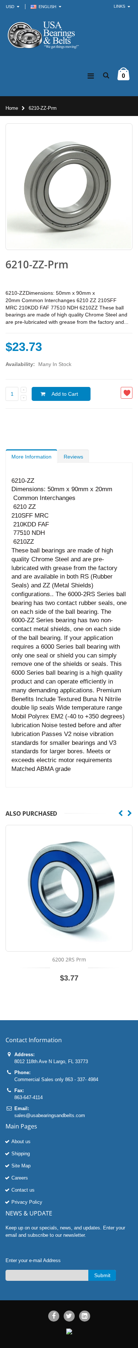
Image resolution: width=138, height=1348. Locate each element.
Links (119, 6)
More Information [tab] (31, 457)
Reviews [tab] (73, 457)
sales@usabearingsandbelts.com (49, 1115)
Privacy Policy (26, 1202)
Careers (19, 1178)
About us (21, 1141)
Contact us (23, 1190)
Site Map (21, 1165)
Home (12, 108)
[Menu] (91, 76)
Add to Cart (65, 394)
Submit (102, 1275)
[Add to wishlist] (126, 393)
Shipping (20, 1153)
